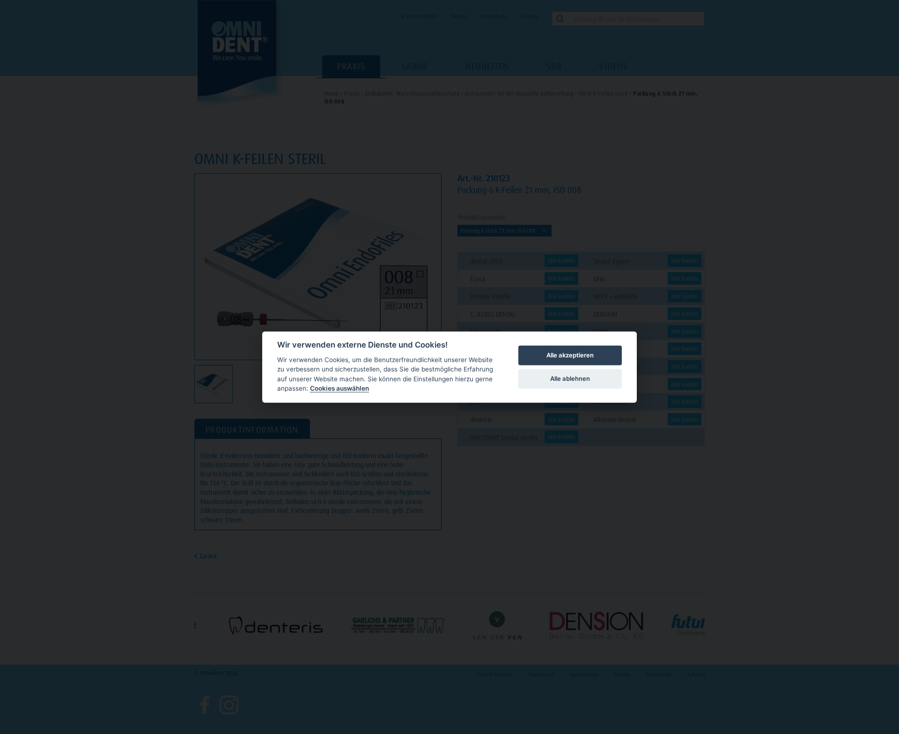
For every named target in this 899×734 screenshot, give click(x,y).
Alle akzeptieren (570, 355)
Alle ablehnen (570, 378)
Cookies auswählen (339, 388)
